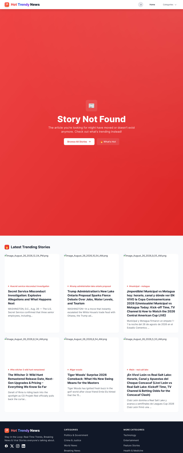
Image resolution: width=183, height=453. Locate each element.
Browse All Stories (77, 141)
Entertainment (131, 440)
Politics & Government (76, 435)
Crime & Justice (72, 440)
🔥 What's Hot (108, 141)
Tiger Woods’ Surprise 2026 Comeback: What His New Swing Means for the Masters (90, 379)
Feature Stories (132, 445)
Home (152, 4)
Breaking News (72, 450)
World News (70, 445)
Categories (168, 4)
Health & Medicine (133, 450)
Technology (130, 435)
